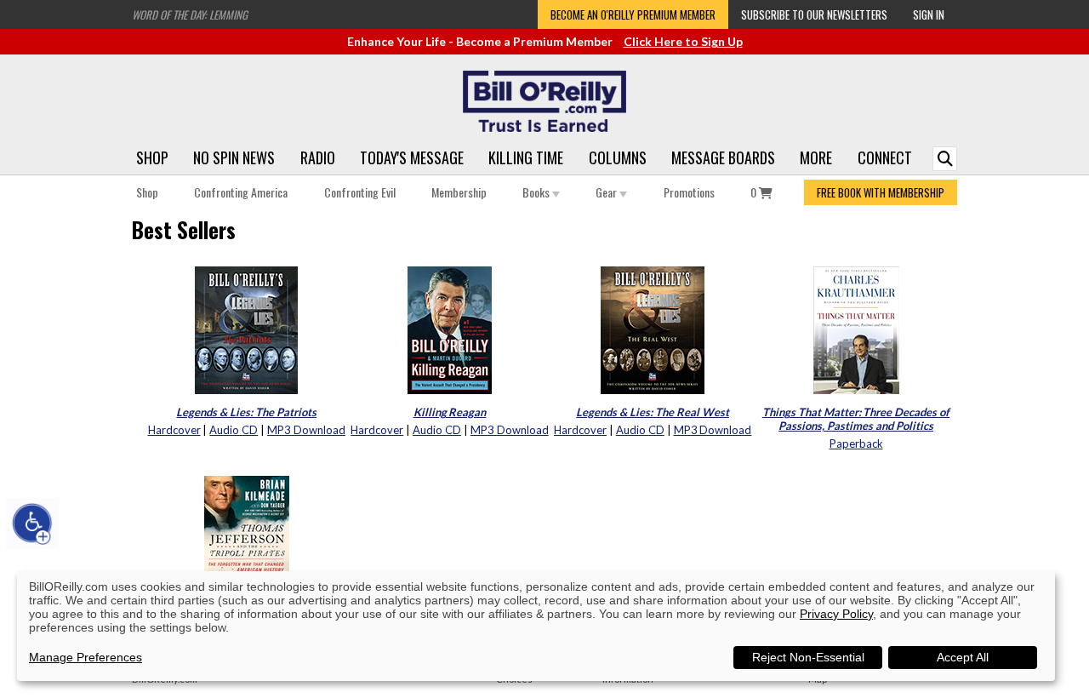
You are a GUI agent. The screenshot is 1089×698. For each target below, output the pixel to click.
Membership (459, 192)
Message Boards (723, 157)
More (816, 157)
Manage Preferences (85, 657)
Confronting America (241, 192)
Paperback (856, 443)
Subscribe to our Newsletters (814, 14)
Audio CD (233, 430)
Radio (317, 157)
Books (537, 192)
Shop (152, 157)
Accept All (963, 657)
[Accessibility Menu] (32, 523)
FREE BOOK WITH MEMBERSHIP (880, 192)
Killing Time (525, 157)
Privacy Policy (836, 614)
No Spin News (234, 157)
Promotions (689, 192)
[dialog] (536, 626)
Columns (618, 157)
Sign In (928, 14)
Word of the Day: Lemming (190, 14)
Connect (885, 157)
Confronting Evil (360, 192)
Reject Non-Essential (808, 657)
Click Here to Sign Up (683, 41)
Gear (607, 192)
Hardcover (174, 430)
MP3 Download (306, 430)
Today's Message (412, 157)
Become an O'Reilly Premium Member (633, 14)
